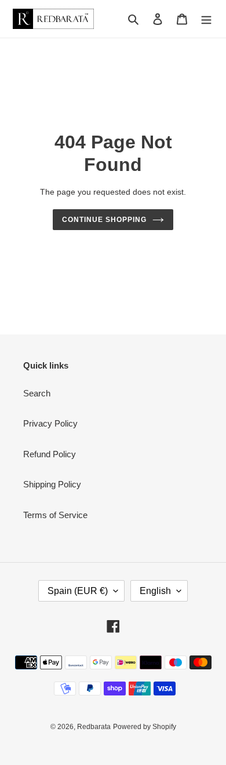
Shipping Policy (52, 484)
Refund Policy (49, 454)
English (155, 591)
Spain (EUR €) (78, 591)
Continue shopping (104, 220)
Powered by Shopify (144, 727)
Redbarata (94, 727)
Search (36, 393)
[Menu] (206, 18)
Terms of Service (55, 515)
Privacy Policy (50, 423)
